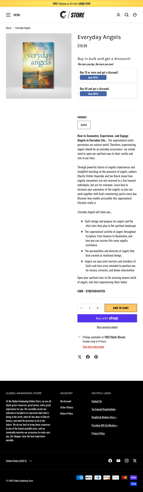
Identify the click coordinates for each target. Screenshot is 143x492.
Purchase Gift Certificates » (105, 425)
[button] (135, 15)
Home (9, 28)
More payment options (107, 327)
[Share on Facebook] (88, 357)
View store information (93, 347)
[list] (39, 66)
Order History (66, 407)
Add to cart (121, 308)
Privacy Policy (98, 433)
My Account (65, 401)
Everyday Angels (22, 28)
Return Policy (66, 413)
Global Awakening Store (23, 480)
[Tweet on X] (80, 357)
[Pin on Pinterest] (96, 357)
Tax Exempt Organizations (103, 409)
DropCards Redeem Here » (104, 417)
